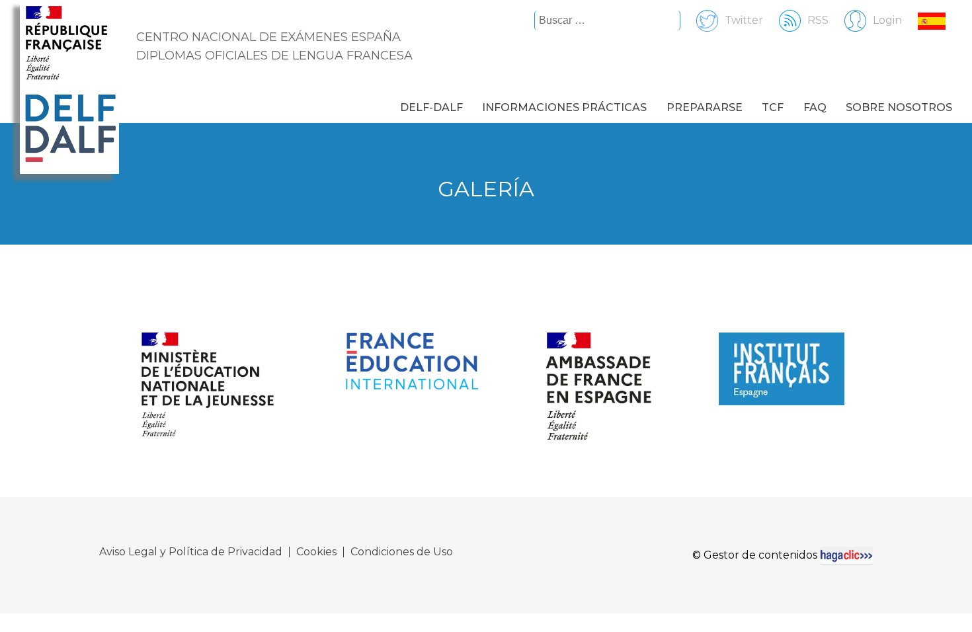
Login (887, 20)
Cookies (316, 552)
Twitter (744, 20)
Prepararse (705, 107)
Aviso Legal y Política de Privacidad (190, 552)
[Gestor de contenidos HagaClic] (846, 555)
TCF (773, 107)
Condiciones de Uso (401, 552)
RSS (818, 20)
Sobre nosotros (899, 107)
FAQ (815, 107)
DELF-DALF (431, 107)
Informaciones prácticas (564, 107)
